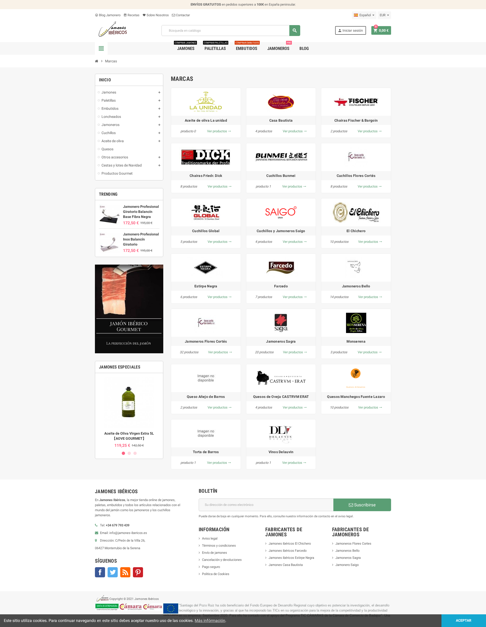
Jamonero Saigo (347, 565)
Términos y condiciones (219, 545)
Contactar (182, 15)
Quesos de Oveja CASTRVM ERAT (281, 397)
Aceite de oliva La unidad (206, 120)
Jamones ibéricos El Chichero (290, 543)
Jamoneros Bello (356, 286)
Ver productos (219, 131)
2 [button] (129, 453)
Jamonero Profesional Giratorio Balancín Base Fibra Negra (141, 212)
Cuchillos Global (205, 231)
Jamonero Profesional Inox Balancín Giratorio (141, 239)
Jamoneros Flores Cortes (353, 543)
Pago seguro (211, 567)
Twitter (113, 572)
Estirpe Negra (205, 286)
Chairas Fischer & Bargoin (356, 120)
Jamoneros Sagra (281, 341)
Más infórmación (210, 620)
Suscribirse (364, 504)
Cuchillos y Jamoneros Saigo (281, 231)
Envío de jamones (214, 553)
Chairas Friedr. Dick (206, 176)
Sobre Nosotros (156, 15)
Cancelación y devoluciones (222, 560)
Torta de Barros (206, 452)
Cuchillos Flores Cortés (356, 176)
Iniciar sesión (350, 30)
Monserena (356, 341)
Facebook (100, 572)
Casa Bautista (281, 120)
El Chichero (356, 231)
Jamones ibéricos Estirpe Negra (291, 558)
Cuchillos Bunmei (280, 176)
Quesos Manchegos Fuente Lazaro (356, 397)
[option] (129, 412)
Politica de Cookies (215, 574)
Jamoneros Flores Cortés (206, 341)
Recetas (131, 15)
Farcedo (281, 286)
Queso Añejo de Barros (206, 397)
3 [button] (135, 453)
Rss (125, 572)
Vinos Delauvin (281, 452)
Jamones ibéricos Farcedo (288, 550)
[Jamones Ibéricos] (111, 30)
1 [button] (123, 453)
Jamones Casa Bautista (286, 565)
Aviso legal (209, 538)
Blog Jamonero (107, 15)
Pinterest (138, 572)
